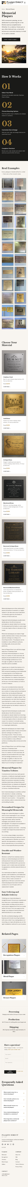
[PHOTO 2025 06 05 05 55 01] (8, 184)
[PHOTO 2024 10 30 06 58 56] (8, 311)
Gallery (3, 1164)
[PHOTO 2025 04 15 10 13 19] (20, 222)
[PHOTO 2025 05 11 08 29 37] (20, 197)
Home (3, 9)
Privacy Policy (19, 1166)
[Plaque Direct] (12, 2)
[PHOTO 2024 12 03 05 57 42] (8, 298)
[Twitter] (5, 1144)
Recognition (5, 1157)
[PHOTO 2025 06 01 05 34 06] (8, 197)
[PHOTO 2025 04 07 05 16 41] (8, 235)
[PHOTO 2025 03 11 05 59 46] (20, 260)
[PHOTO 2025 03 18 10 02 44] (20, 247)
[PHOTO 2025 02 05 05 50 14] (8, 285)
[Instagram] (10, 1144)
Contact (18, 1162)
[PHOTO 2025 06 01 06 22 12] (20, 184)
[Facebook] (2, 1144)
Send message (10, 1071)
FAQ (16, 1157)
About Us (18, 1154)
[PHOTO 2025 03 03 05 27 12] (20, 273)
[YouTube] (8, 1144)
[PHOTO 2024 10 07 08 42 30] (20, 323)
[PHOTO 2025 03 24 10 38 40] (8, 247)
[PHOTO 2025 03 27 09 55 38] (20, 235)
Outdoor (4, 1159)
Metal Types (5, 1162)
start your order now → (15, 1049)
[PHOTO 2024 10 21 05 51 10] (20, 311)
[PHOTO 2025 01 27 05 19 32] (20, 285)
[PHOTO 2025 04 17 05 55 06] (20, 209)
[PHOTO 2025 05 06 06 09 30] (8, 209)
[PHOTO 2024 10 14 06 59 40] (8, 323)
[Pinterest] (13, 1144)
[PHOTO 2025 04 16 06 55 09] (8, 222)
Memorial (4, 1154)
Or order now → (19, 1071)
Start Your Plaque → (11, 39)
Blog (17, 1159)
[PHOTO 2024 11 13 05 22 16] (20, 298)
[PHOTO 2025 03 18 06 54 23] (8, 260)
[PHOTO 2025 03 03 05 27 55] (8, 273)
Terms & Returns (20, 1164)
